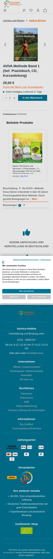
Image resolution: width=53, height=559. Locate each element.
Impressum (45, 259)
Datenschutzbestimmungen (26, 259)
